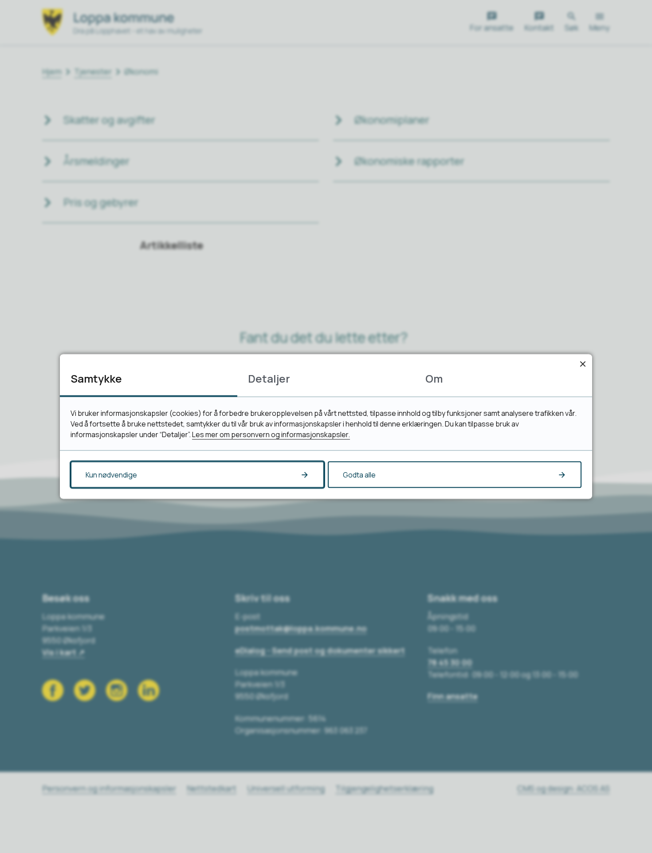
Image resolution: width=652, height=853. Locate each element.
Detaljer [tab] (269, 378)
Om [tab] (434, 378)
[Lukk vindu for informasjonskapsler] (582, 364)
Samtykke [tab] (96, 378)
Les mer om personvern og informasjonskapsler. (271, 434)
